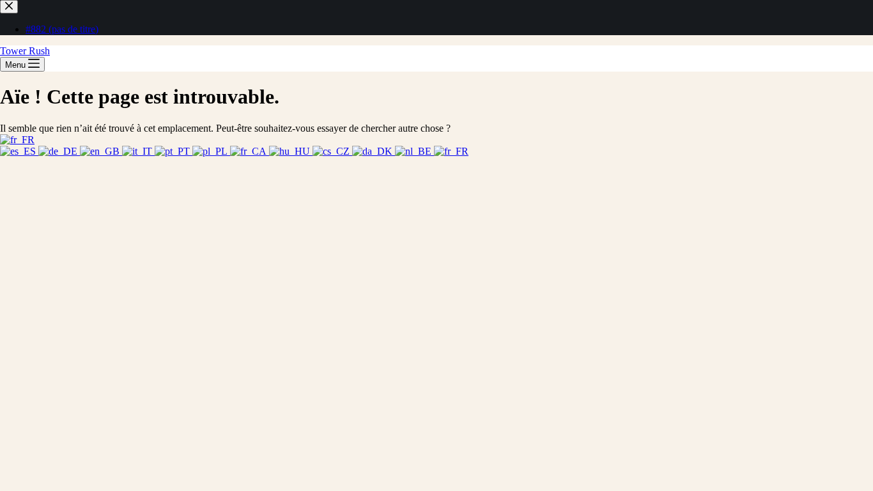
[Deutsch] (59, 151)
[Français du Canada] (249, 151)
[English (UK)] (101, 151)
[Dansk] (373, 151)
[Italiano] (138, 151)
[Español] (19, 151)
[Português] (173, 151)
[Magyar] (291, 151)
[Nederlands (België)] (414, 151)
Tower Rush (25, 50)
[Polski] (211, 151)
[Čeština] (332, 151)
